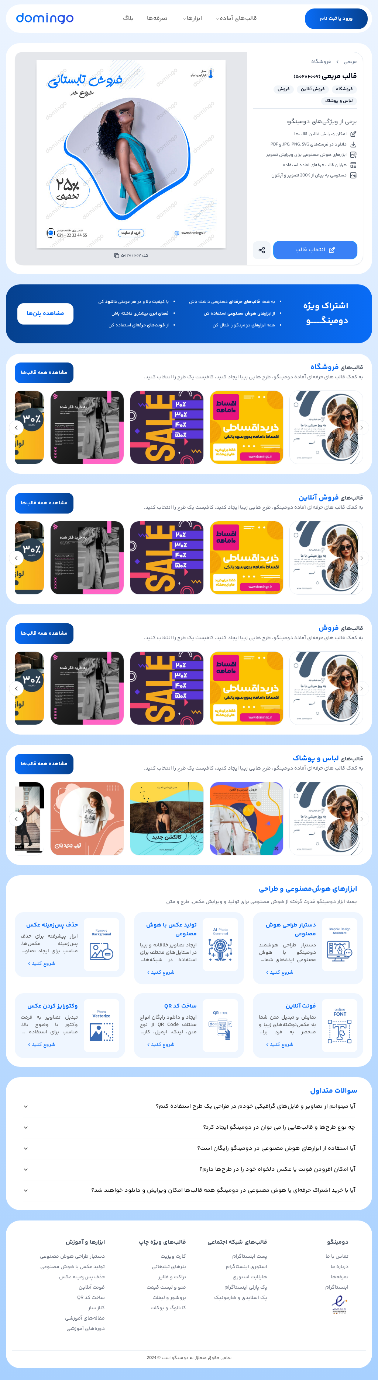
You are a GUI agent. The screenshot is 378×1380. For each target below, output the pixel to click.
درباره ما (339, 1267)
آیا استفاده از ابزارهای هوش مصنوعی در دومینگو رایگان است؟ (276, 1148)
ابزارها (194, 18)
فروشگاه (321, 62)
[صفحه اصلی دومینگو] (44, 18)
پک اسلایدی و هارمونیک (240, 1298)
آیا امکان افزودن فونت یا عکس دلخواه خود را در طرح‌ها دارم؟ (277, 1169)
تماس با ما (337, 1257)
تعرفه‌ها (157, 18)
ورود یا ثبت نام (336, 19)
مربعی (350, 62)
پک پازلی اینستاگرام (245, 1287)
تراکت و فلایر (172, 1277)
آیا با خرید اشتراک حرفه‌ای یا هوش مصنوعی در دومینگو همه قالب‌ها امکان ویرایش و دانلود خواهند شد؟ (223, 1190)
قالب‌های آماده (238, 18)
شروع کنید (281, 973)
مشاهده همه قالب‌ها (44, 373)
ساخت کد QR (91, 1298)
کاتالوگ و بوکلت (168, 1308)
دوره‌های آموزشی (85, 1329)
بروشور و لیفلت (169, 1298)
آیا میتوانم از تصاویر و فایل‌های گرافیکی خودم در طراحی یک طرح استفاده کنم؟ (255, 1106)
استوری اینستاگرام (246, 1267)
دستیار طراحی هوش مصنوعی (72, 1257)
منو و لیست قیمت (166, 1287)
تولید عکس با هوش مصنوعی (72, 1267)
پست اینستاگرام (249, 1257)
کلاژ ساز (96, 1308)
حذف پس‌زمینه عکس (82, 1277)
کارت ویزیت (173, 1257)
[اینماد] (310, 1305)
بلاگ (128, 18)
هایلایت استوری (250, 1277)
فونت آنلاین (92, 1287)
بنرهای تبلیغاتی (169, 1267)
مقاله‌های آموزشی (85, 1318)
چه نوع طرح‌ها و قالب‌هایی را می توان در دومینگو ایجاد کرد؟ (279, 1127)
